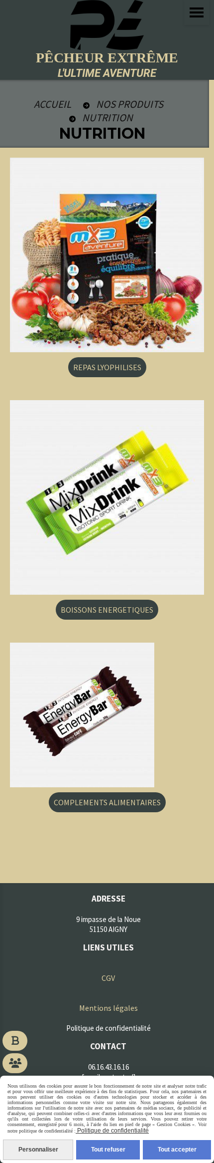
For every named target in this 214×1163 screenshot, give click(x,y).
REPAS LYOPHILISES (107, 367)
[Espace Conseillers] (14, 1063)
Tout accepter (177, 1149)
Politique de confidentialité (112, 1130)
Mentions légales (108, 1008)
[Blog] (14, 1041)
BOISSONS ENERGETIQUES (107, 610)
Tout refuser (108, 1149)
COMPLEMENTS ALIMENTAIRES (107, 802)
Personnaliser (38, 1149)
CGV (108, 978)
